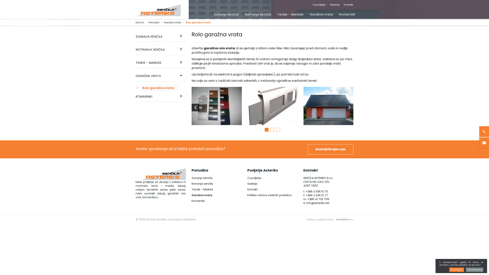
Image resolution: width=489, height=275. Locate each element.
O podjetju (319, 4)
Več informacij (474, 269)
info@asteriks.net (318, 203)
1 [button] (267, 130)
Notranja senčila (258, 14)
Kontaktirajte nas (331, 149)
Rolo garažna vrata (158, 88)
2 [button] (272, 130)
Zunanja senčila (226, 14)
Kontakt (348, 4)
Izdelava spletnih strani (320, 219)
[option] (217, 107)
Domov (140, 22)
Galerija (335, 4)
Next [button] (349, 107)
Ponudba (154, 22)
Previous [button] (195, 107)
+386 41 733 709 (318, 199)
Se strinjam (456, 269)
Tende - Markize (290, 14)
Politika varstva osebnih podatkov (269, 195)
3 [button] (278, 130)
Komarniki (347, 14)
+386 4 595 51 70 (317, 191)
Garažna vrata (321, 14)
